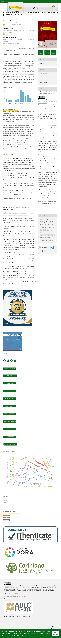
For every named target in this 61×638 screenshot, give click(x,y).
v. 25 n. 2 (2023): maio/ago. (20, 8)
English (5, 500)
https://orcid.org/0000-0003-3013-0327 (13, 24)
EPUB (47, 53)
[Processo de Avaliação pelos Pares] (10, 445)
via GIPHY (5, 353)
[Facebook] (4, 361)
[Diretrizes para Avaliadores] (9, 430)
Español (5, 502)
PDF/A (40, 53)
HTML (53, 53)
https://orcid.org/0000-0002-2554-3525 (13, 34)
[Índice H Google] (9, 414)
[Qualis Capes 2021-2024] (9, 407)
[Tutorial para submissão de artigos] (9, 391)
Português (6, 505)
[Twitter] (11, 361)
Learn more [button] (19, 635)
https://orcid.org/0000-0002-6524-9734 (13, 43)
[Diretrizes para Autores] (9, 422)
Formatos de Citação (47, 240)
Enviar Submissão (9, 368)
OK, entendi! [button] (55, 633)
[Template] (9, 384)
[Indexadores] (9, 437)
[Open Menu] (3, 1)
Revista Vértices (9, 586)
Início (5, 8)
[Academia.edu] (15, 361)
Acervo (10, 8)
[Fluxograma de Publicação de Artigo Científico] (9, 399)
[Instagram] (8, 361)
